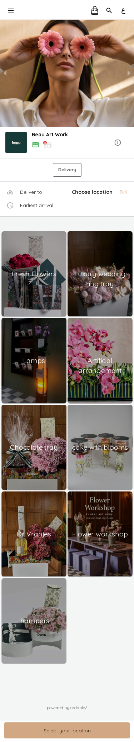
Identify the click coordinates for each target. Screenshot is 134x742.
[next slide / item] (129, 73)
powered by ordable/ (67, 707)
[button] (67, 143)
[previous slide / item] (5, 73)
